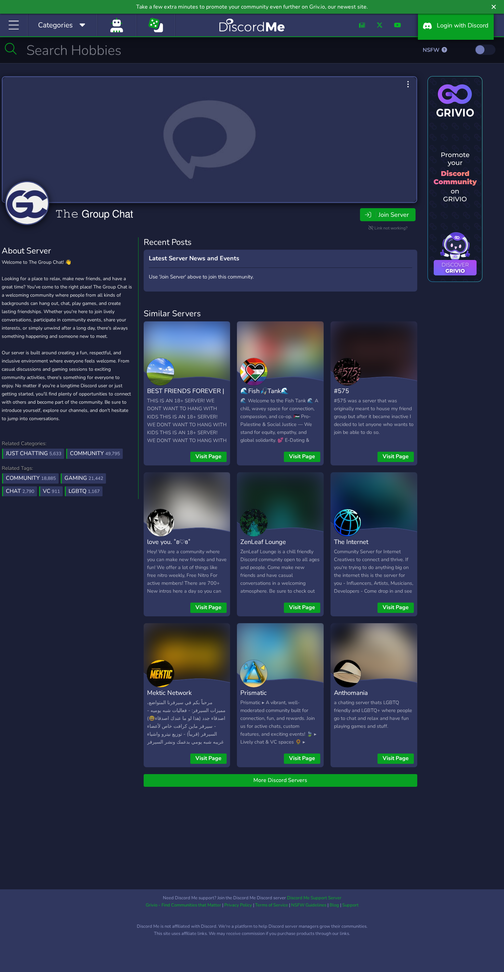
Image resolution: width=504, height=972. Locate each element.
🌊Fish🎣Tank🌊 (264, 391)
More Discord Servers (280, 780)
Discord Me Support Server (314, 898)
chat (20, 491)
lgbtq (84, 491)
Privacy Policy (238, 905)
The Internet (351, 541)
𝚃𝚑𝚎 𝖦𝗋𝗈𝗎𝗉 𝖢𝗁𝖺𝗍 (94, 213)
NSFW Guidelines (308, 905)
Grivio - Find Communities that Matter (183, 905)
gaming (83, 478)
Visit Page (208, 456)
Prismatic (253, 692)
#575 (341, 391)
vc (51, 491)
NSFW (432, 50)
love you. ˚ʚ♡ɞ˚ (169, 541)
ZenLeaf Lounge (263, 541)
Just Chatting (33, 453)
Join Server (394, 215)
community (31, 478)
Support (350, 905)
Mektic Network (169, 692)
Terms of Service (271, 905)
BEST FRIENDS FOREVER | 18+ (185, 396)
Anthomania (351, 692)
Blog (334, 905)
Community (95, 453)
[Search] (11, 48)
